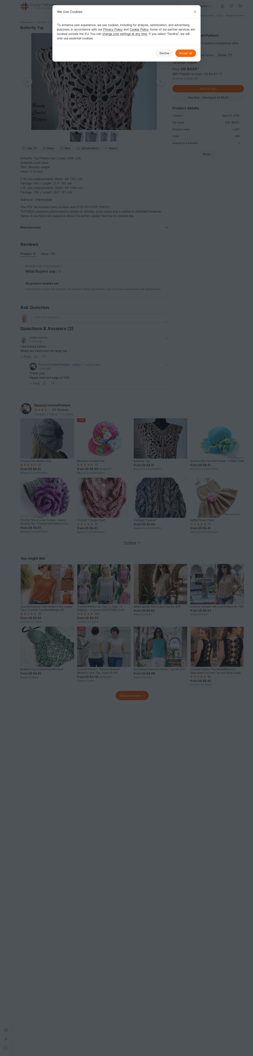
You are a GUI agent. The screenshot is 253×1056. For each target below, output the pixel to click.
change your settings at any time (124, 34)
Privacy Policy (113, 29)
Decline (164, 53)
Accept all (185, 53)
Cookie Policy (139, 29)
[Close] (195, 12)
